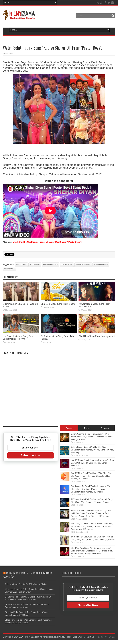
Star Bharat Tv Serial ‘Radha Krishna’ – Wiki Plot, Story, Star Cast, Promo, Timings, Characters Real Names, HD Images (90, 489)
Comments (105, 428)
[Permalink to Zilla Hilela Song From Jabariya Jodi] (97, 332)
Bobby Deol (21, 264)
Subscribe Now (31, 455)
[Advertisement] (31, 512)
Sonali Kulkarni (101, 264)
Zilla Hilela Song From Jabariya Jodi (96, 336)
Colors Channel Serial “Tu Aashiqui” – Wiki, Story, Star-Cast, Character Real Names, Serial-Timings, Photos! (92, 437)
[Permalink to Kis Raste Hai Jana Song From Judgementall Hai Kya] (21, 332)
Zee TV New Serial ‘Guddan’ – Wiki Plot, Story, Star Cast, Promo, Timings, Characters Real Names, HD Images (92, 476)
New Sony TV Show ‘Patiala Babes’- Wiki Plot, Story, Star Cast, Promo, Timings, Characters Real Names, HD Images (92, 526)
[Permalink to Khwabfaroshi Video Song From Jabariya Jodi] (97, 300)
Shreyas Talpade (83, 264)
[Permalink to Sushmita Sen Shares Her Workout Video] (21, 300)
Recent (87, 428)
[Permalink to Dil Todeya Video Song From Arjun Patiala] (59, 332)
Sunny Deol (9, 269)
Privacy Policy (64, 637)
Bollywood (35, 264)
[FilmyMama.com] (19, 18)
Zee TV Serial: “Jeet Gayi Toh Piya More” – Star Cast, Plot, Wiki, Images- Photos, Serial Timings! (92, 463)
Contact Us (89, 637)
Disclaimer (77, 637)
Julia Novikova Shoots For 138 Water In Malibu (26, 584)
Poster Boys (66, 264)
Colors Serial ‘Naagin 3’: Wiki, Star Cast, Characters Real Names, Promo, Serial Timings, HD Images (92, 450)
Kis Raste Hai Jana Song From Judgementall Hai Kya (18, 337)
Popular (69, 428)
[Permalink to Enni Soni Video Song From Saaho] (59, 300)
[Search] (112, 15)
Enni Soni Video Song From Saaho (58, 304)
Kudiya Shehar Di (50, 264)
